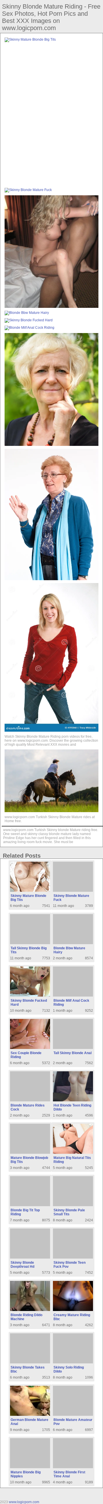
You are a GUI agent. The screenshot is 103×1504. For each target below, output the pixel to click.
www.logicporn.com (24, 1502)
